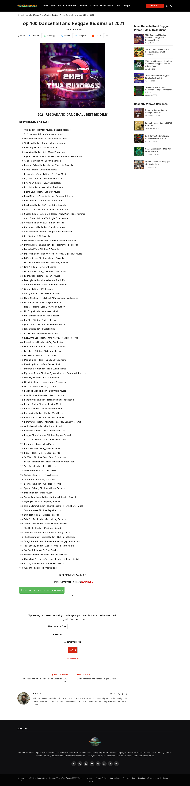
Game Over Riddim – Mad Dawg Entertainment (159, 150)
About (89, 778)
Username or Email (57, 626)
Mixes (103, 5)
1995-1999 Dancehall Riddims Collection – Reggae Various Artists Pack (158, 63)
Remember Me (73, 641)
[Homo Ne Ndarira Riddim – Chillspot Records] (139, 113)
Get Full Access (155, 6)
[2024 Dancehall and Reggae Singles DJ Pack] (139, 164)
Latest (45, 5)
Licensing (166, 778)
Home (19, 15)
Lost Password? (72, 658)
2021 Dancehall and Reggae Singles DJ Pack (96, 678)
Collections (55, 5)
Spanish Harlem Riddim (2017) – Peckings (158, 124)
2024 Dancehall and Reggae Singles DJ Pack (157, 163)
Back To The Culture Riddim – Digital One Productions (158, 137)
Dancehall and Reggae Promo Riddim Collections (40, 15)
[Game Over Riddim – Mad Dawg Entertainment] (139, 151)
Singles (83, 5)
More (110, 5)
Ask (118, 5)
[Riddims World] (27, 6)
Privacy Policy (101, 778)
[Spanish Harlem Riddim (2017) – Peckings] (139, 125)
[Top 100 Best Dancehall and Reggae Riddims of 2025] (139, 52)
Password (57, 634)
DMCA (90, 781)
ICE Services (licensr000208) (67, 778)
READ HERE (87, 581)
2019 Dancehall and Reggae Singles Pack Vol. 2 (157, 76)
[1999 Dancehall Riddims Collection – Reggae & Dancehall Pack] (139, 39)
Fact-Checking (129, 778)
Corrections (115, 778)
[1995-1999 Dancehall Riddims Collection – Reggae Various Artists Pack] (139, 65)
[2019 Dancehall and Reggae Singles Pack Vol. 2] (139, 78)
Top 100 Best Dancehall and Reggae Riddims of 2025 (157, 50)
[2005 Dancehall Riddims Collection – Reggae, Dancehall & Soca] (139, 91)
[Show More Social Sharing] (106, 35)
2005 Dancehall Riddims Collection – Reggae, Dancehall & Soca (158, 89)
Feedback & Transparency (148, 778)
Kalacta (68, 29)
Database (93, 5)
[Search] (171, 6)
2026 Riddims (69, 5)
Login (127, 5)
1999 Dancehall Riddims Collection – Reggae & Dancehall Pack (155, 37)
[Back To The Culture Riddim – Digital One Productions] (139, 138)
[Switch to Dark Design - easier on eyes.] (167, 6)
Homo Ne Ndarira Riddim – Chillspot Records (156, 111)
